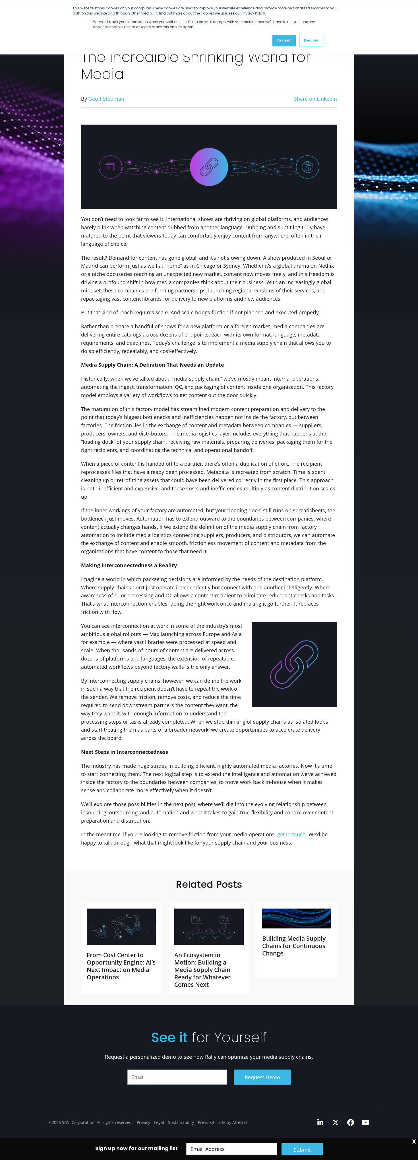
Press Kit (206, 1122)
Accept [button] (284, 40)
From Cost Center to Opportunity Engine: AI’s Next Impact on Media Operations (121, 966)
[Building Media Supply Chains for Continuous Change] (296, 918)
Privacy (143, 1122)
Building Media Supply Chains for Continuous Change (294, 945)
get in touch (291, 834)
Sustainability (181, 1122)
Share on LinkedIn (315, 98)
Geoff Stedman (106, 98)
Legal (159, 1122)
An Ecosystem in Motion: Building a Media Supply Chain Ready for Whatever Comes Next (202, 969)
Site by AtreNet (232, 1122)
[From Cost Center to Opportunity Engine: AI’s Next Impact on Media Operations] (121, 927)
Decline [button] (311, 40)
